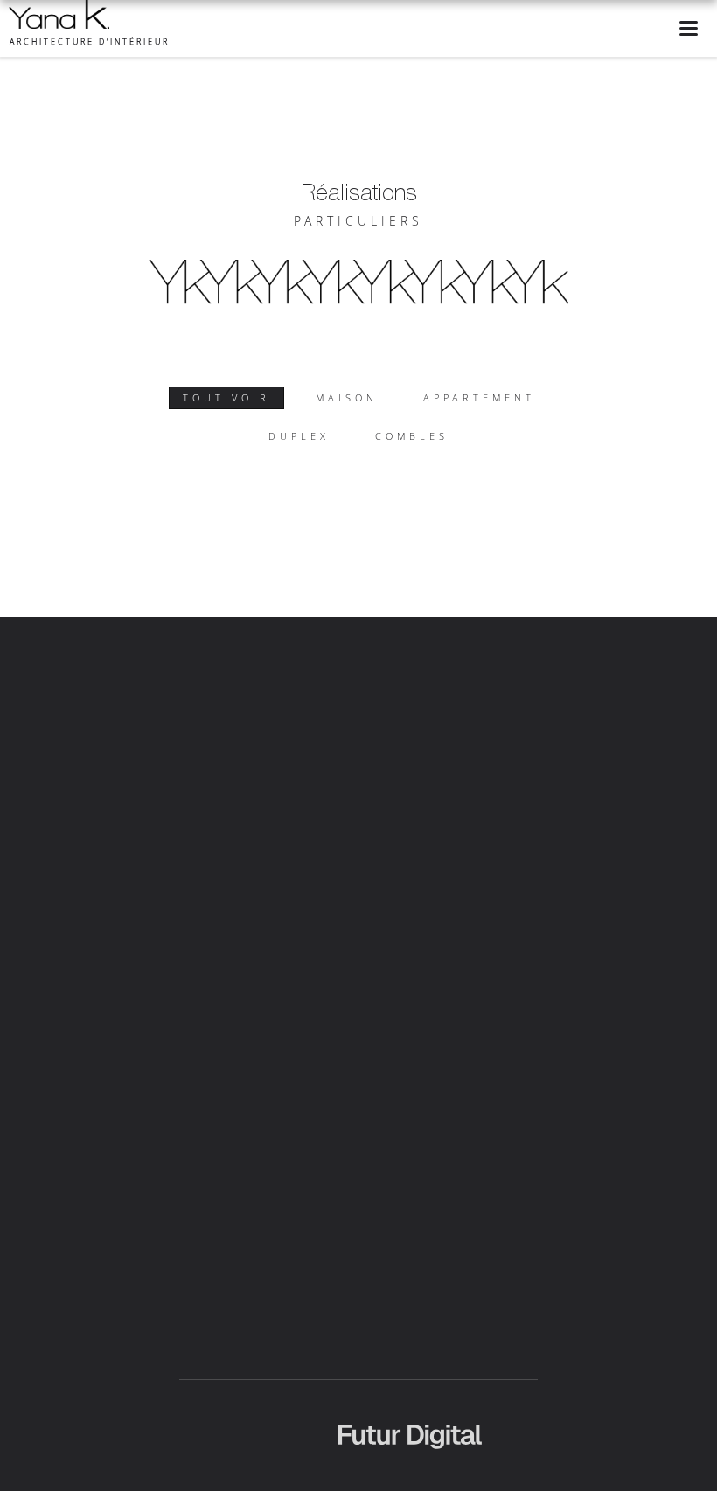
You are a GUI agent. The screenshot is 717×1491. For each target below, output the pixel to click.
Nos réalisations (462, 726)
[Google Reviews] (437, 1180)
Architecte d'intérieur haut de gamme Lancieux (287, 1383)
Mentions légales (349, 771)
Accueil (93, 726)
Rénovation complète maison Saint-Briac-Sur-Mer (492, 1478)
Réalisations (359, 192)
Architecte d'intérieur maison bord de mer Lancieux (226, 1365)
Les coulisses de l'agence (607, 726)
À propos (166, 726)
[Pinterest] (412, 1180)
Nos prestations (342, 726)
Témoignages (118, 771)
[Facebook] (340, 1180)
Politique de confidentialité (501, 771)
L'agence (244, 726)
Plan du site (639, 771)
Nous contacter (228, 771)
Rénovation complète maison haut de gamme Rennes (236, 1402)
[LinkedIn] (389, 1180)
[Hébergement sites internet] (410, 1466)
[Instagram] (364, 1180)
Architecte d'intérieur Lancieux (542, 1383)
